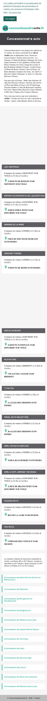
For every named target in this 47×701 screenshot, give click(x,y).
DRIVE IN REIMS (12, 331)
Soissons (38, 101)
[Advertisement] (23, 133)
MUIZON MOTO (11, 501)
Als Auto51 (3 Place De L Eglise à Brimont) (23, 72)
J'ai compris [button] (10, 19)
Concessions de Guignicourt (17, 610)
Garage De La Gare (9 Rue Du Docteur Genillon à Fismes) (22, 66)
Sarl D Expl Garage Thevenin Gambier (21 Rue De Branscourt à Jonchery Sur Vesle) (22, 87)
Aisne (26, 55)
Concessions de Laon (14, 648)
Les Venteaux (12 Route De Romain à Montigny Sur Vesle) (23, 59)
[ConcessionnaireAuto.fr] (23, 28)
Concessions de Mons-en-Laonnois (20, 677)
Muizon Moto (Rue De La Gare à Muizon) (27, 89)
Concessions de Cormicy (16, 639)
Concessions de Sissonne (16, 589)
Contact (37, 698)
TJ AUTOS (9, 388)
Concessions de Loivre (15, 667)
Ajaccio (13, 101)
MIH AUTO (9, 527)
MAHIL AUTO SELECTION (16, 417)
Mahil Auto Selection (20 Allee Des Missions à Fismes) (22, 81)
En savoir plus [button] (15, 12)
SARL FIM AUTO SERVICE (16, 446)
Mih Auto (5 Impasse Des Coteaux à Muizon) (22, 92)
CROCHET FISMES (12, 253)
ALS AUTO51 (10, 359)
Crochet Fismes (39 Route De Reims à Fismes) (22, 68)
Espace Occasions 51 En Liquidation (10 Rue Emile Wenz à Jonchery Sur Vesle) (22, 63)
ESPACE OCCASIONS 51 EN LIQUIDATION (24, 196)
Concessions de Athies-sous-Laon (20, 620)
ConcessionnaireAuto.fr (12, 50)
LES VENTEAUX (11, 167)
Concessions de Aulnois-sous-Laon (20, 686)
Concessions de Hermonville (17, 658)
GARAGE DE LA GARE (14, 225)
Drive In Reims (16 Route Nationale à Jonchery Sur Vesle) (22, 70)
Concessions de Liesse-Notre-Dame (21, 629)
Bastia (30, 101)
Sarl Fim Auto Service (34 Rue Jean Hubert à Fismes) (22, 84)
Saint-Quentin (22, 101)
